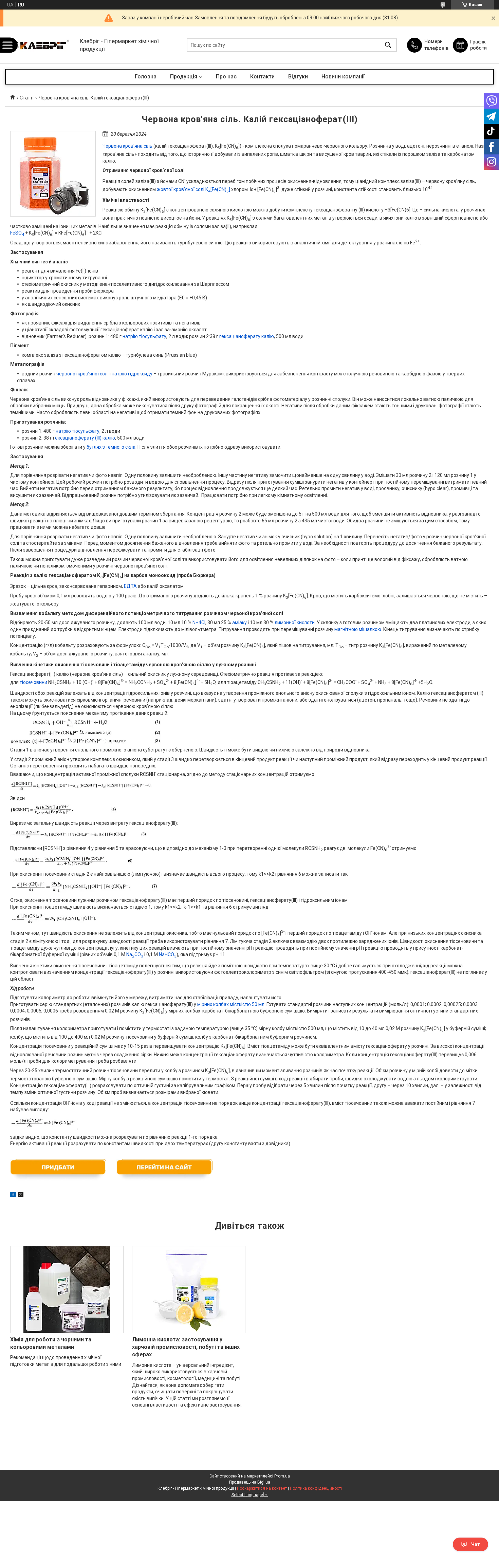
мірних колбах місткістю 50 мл (230, 1004)
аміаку (239, 622)
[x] (20, 1195)
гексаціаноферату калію (246, 336)
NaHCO (168, 954)
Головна (145, 76)
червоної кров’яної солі (82, 373)
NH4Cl (198, 622)
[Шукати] (388, 45)
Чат (475, 1544)
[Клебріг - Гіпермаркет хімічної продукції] (41, 45)
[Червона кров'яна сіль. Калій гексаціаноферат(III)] (53, 174)
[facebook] (13, 1195)
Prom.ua (282, 1476)
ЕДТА (130, 586)
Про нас (226, 76)
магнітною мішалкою (357, 629)
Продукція (183, 76)
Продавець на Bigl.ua (249, 1482)
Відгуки (298, 76)
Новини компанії (343, 76)
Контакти (262, 76)
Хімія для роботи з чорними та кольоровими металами (50, 1343)
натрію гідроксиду (132, 373)
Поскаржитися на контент (262, 1488)
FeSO (17, 233)
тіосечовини (33, 682)
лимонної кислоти (295, 622)
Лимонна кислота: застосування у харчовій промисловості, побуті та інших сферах (186, 1347)
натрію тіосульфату (144, 336)
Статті (27, 97)
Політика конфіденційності (316, 1488)
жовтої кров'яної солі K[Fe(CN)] (193, 189)
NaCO (134, 954)
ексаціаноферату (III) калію (85, 438)
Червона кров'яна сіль (127, 146)
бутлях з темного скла (111, 447)
